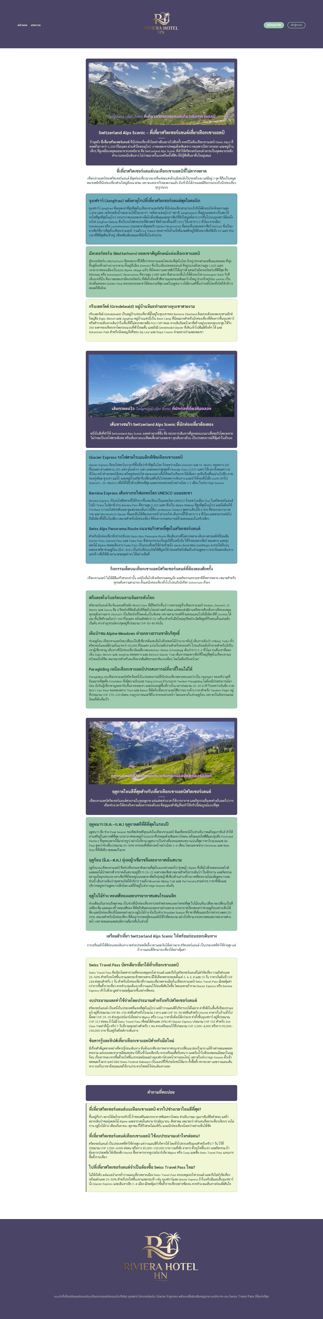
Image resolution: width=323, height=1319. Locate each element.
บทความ (36, 25)
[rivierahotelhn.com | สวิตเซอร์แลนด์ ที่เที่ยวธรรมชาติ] (162, 24)
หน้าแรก (22, 25)
